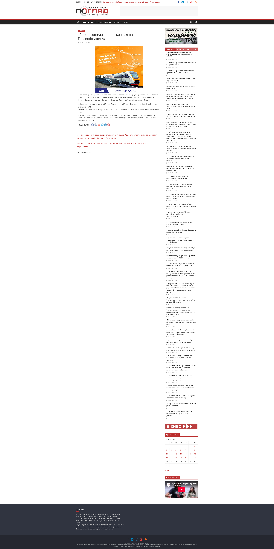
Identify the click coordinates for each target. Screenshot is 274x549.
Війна (93, 22)
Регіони (81, 31)
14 (186, 454)
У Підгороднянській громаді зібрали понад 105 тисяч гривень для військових (181, 205)
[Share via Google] (99, 124)
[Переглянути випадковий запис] (195, 22)
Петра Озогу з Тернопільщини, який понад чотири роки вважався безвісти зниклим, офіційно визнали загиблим (180, 388)
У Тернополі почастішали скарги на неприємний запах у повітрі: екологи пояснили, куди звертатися (179, 378)
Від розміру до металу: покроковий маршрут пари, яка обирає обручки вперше (179, 55)
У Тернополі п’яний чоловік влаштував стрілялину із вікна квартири (180, 397)
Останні (171, 49)
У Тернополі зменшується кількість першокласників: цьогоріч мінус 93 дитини (179, 413)
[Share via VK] (96, 124)
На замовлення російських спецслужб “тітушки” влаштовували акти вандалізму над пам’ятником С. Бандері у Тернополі (117, 136)
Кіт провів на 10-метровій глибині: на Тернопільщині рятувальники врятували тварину (181, 148)
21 (186, 458)
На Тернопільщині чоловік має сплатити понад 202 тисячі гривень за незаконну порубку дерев (181, 196)
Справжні (117, 22)
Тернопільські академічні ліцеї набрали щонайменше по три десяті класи (180, 341)
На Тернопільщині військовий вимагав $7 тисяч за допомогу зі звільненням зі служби (181, 158)
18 (171, 458)
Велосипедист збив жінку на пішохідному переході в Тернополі (181, 231)
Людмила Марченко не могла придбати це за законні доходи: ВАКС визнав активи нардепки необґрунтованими (180, 96)
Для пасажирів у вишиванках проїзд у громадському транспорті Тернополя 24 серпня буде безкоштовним (181, 124)
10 (167, 454)
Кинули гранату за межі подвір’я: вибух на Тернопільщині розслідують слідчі (180, 249)
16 (195, 454)
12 (176, 454)
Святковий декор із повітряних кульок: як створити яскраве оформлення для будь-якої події (180, 168)
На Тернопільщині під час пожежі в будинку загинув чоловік (179, 223)
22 (190, 458)
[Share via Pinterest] (108, 124)
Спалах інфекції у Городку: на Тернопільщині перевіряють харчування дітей (181, 106)
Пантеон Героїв (104, 22)
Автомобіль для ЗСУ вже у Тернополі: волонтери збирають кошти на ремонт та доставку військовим (180, 332)
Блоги (126, 22)
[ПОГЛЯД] (78, 22)
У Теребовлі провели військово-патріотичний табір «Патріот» (178, 177)
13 (181, 454)
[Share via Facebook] (92, 124)
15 (190, 454)
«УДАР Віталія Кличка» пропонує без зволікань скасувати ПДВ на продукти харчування (113, 145)
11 (171, 454)
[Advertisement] (159, 11)
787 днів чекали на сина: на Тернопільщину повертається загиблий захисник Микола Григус (180, 300)
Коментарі (193, 49)
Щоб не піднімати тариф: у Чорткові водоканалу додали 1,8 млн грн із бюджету (179, 186)
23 (195, 458)
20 (181, 458)
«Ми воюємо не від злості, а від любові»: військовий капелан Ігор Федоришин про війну (181, 322)
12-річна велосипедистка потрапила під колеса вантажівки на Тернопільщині (180, 265)
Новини (85, 22)
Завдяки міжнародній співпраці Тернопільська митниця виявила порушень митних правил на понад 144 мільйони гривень (180, 311)
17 (167, 458)
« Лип (167, 471)
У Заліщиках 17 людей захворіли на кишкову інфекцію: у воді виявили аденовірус (179, 358)
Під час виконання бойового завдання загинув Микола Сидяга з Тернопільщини (132, 2)
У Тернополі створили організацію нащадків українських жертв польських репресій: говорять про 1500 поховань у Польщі (181, 274)
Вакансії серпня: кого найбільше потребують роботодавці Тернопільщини (178, 214)
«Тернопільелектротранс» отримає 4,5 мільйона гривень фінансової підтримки (180, 349)
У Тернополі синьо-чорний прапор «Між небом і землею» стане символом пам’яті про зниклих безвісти (181, 368)
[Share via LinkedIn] (105, 124)
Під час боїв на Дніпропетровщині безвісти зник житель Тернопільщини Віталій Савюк (180, 240)
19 (176, 458)
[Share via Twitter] (102, 124)
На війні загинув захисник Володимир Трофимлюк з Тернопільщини (180, 72)
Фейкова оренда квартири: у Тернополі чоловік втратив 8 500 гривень (180, 257)
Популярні (182, 49)
